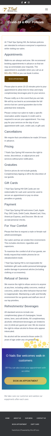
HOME (7, 418)
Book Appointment (16, 79)
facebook (22, 3)
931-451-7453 (10, 73)
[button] (25, 381)
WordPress (34, 430)
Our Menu (29, 418)
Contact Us (41, 418)
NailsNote (16, 430)
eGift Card (35, 424)
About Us (17, 418)
